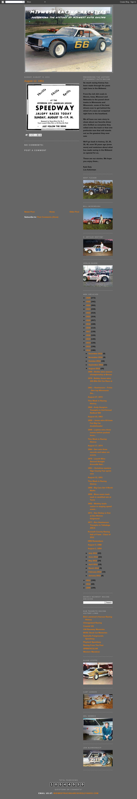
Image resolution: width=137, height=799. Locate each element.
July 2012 (93, 553)
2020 (88, 320)
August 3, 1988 (95, 545)
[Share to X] (35, 135)
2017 (88, 331)
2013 (88, 346)
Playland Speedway (92, 642)
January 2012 (94, 576)
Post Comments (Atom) (47, 217)
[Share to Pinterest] (40, 135)
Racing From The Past (93, 645)
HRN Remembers (95, 541)
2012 (88, 350)
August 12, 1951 (95, 477)
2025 (88, 301)
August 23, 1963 (95, 417)
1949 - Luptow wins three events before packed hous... (99, 432)
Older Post (74, 212)
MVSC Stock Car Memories (95, 633)
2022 (88, 313)
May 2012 (93, 561)
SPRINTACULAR (90, 648)
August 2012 (94, 368)
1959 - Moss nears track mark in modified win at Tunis (99, 497)
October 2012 (94, 361)
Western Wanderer (91, 652)
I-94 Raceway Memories (94, 629)
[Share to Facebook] (38, 135)
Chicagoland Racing (92, 623)
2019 (88, 324)
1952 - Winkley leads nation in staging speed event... (100, 506)
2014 (88, 343)
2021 (88, 316)
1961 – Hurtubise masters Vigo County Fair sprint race (99, 471)
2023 (88, 309)
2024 (88, 305)
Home (52, 212)
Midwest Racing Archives (68, 12)
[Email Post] (26, 135)
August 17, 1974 (95, 446)
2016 (88, 335)
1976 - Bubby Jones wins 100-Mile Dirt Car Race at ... (100, 381)
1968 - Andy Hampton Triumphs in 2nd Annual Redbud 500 (100, 410)
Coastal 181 (88, 626)
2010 (88, 584)
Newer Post (29, 212)
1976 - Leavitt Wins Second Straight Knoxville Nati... (96, 461)
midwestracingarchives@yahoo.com (76, 793)
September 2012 (96, 365)
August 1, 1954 (95, 548)
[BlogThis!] (32, 135)
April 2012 (93, 564)
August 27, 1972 (95, 397)
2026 (88, 298)
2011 (88, 580)
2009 (88, 588)
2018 (88, 328)
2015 (88, 339)
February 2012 (95, 572)
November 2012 (95, 357)
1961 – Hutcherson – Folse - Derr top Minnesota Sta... (100, 390)
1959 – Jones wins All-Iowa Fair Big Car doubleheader (100, 423)
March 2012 (93, 568)
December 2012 (95, 353)
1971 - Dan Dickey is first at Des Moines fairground (99, 516)
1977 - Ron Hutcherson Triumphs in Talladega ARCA (99, 525)
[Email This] (30, 135)
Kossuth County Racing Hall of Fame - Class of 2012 (99, 534)
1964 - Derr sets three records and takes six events (99, 452)
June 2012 (93, 557)
